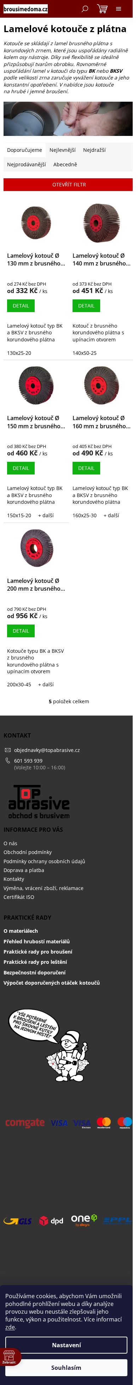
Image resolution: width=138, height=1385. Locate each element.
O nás (10, 843)
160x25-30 (85, 515)
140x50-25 (85, 353)
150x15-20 (19, 515)
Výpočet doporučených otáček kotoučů (52, 982)
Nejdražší (94, 150)
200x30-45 (19, 684)
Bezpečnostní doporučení (34, 972)
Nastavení (66, 1345)
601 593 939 (28, 760)
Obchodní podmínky (28, 852)
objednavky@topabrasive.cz (47, 750)
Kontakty (14, 879)
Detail (21, 305)
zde (10, 1327)
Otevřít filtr (69, 184)
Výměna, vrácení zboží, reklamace (44, 888)
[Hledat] (85, 9)
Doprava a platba (24, 870)
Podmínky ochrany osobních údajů (44, 861)
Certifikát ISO (19, 897)
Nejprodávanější (26, 164)
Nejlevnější (63, 150)
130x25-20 (19, 353)
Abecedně (65, 164)
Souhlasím (66, 1368)
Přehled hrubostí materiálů (37, 941)
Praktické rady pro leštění (35, 962)
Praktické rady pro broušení (38, 951)
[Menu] (118, 9)
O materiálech (21, 930)
